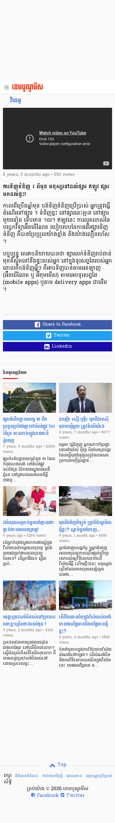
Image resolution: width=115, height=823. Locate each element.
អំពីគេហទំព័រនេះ (26, 775)
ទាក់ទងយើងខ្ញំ (52, 775)
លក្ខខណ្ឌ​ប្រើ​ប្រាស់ (99, 775)
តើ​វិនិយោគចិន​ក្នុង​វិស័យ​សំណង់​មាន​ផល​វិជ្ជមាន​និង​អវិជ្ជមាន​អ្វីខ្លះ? (85, 624)
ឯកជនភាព (74, 775)
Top (61, 765)
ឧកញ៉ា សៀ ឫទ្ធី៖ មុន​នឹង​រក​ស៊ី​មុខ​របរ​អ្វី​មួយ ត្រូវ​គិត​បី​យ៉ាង (84, 422)
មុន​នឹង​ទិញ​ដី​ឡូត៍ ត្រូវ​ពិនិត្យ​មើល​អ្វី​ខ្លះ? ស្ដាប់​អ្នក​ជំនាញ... (85, 526)
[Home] (29, 87)
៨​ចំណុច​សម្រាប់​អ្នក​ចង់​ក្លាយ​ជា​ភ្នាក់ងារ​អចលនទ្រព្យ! (28, 526)
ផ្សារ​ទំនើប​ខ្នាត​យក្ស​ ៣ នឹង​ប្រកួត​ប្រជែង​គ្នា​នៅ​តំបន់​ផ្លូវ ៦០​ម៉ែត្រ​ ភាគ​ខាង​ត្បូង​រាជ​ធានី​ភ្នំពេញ (29, 430)
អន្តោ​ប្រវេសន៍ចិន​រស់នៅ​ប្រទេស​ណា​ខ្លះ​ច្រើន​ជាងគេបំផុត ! (29, 620)
